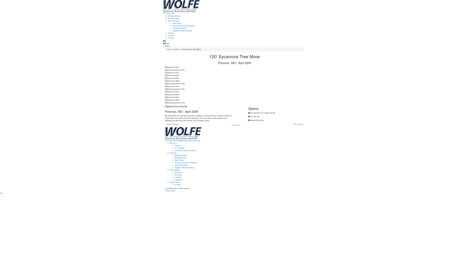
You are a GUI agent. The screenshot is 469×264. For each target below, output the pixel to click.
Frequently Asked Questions (186, 150)
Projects (171, 33)
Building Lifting (173, 18)
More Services (173, 21)
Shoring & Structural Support (184, 25)
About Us (173, 143)
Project (176, 49)
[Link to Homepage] (234, 133)
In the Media (179, 148)
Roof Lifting (177, 23)
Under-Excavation (180, 28)
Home (169, 49)
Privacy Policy (170, 190)
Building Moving (174, 16)
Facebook (178, 172)
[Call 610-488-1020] (164, 43)
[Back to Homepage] (234, 6)
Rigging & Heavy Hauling (182, 30)
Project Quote (175, 182)
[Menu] (164, 46)
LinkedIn (178, 177)
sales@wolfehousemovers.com (188, 140)
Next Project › (299, 124)
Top (1, 193)
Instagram (178, 179)
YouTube (178, 175)
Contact (171, 35)
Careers (171, 38)
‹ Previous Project (172, 124)
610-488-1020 (168, 13)
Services (173, 153)
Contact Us (236, 125)
